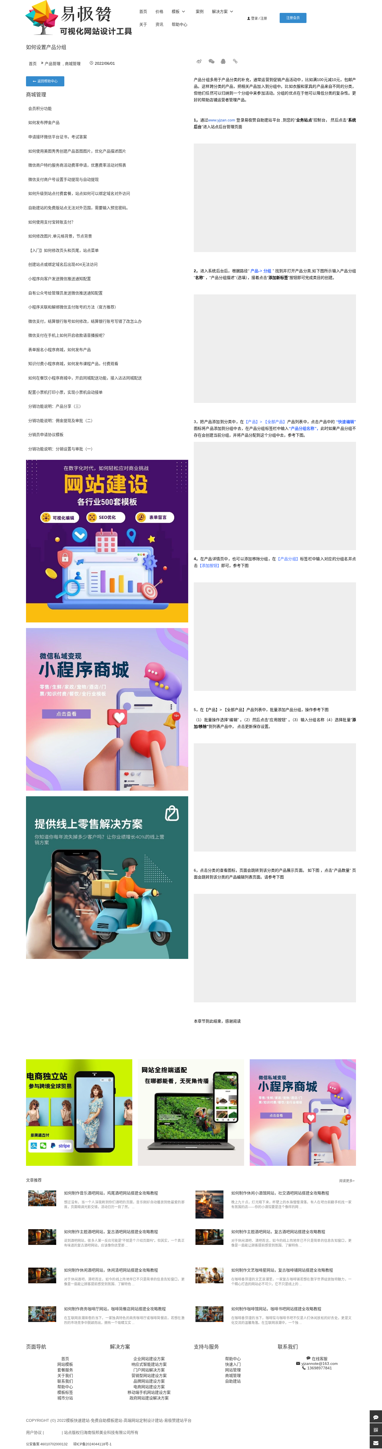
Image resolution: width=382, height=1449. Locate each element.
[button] (293, 18)
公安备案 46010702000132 (47, 1444)
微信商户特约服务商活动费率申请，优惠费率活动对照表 (77, 165)
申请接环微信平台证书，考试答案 (57, 137)
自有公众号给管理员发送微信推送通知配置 (65, 293)
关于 (143, 24)
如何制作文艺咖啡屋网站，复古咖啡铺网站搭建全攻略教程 (282, 1270)
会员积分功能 (40, 108)
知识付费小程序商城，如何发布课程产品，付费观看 (73, 363)
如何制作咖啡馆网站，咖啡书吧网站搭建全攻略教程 (276, 1309)
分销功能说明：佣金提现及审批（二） (61, 420)
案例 (200, 11)
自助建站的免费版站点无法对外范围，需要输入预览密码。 (79, 208)
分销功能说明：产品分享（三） (55, 406)
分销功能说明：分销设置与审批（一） (61, 449)
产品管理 (52, 63)
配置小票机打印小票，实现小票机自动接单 (65, 392)
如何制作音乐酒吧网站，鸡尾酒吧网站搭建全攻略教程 (111, 1193)
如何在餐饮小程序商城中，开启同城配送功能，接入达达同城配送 (85, 378)
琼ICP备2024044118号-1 (92, 1444)
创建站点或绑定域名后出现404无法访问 (63, 264)
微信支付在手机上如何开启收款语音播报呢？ (67, 335)
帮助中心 (179, 24)
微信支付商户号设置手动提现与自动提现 (63, 179)
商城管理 (73, 63)
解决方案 (220, 11)
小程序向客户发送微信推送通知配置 (59, 278)
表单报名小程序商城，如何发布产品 (59, 349)
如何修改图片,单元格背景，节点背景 (60, 236)
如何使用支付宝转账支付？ (51, 222)
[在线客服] (376, 1416)
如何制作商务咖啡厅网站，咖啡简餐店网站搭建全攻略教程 (115, 1309)
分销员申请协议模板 (45, 434)
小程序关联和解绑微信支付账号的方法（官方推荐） (73, 307)
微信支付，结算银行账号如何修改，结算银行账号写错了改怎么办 (85, 321)
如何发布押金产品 (44, 122)
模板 (176, 11)
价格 (159, 11)
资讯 (159, 24)
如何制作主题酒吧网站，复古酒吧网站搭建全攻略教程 (111, 1231)
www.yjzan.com (221, 120)
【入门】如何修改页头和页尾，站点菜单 (63, 250)
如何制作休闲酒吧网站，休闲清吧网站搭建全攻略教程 (111, 1270)
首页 (143, 11)
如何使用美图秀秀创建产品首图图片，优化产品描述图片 (77, 151)
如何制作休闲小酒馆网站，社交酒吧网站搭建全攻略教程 (280, 1193)
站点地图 (53, 1432)
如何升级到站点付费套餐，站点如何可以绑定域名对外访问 (79, 193)
